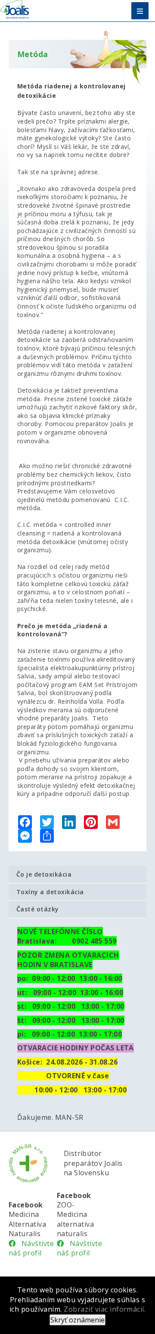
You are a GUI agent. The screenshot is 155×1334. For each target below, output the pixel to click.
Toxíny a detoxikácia (50, 892)
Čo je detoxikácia (43, 874)
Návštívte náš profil (31, 1248)
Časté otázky (37, 909)
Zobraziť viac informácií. (105, 1309)
